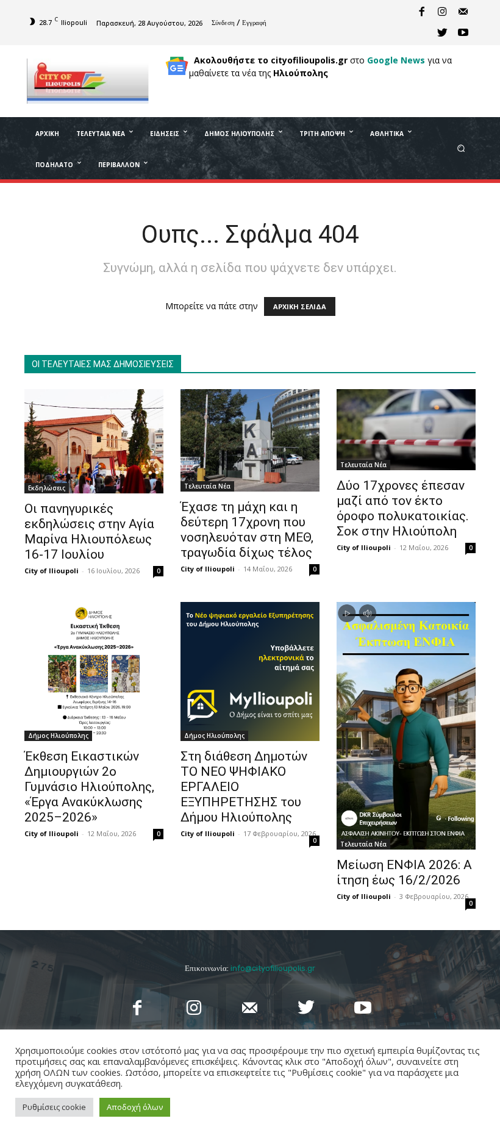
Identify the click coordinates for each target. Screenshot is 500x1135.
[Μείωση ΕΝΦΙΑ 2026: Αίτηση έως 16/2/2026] (406, 726)
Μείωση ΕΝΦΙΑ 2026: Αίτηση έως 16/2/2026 (404, 872)
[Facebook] (421, 12)
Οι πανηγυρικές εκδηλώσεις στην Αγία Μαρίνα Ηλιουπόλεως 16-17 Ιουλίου (89, 531)
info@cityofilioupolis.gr (272, 968)
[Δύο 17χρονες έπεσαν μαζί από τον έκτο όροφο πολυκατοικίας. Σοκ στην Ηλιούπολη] (406, 429)
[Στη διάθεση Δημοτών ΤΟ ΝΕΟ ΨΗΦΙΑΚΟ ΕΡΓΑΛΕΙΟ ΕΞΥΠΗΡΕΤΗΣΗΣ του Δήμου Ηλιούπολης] (250, 671)
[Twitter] (442, 33)
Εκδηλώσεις (46, 488)
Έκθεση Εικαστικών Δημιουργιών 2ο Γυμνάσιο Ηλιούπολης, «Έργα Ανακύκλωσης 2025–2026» (89, 787)
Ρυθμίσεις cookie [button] (54, 1106)
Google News (396, 60)
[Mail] (462, 12)
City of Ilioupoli (51, 570)
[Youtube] (462, 33)
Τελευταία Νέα (207, 486)
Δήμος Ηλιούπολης (58, 735)
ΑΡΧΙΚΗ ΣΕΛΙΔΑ (299, 306)
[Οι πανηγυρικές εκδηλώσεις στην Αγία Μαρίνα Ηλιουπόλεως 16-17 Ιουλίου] (93, 441)
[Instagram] (442, 12)
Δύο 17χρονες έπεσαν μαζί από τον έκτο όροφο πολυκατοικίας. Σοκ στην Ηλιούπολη (403, 508)
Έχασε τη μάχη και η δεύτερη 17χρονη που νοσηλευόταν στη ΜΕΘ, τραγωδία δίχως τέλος (247, 529)
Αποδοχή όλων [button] (135, 1106)
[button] (461, 148)
